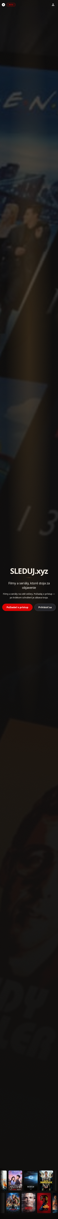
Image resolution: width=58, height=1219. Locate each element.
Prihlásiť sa (45, 607)
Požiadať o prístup (17, 607)
